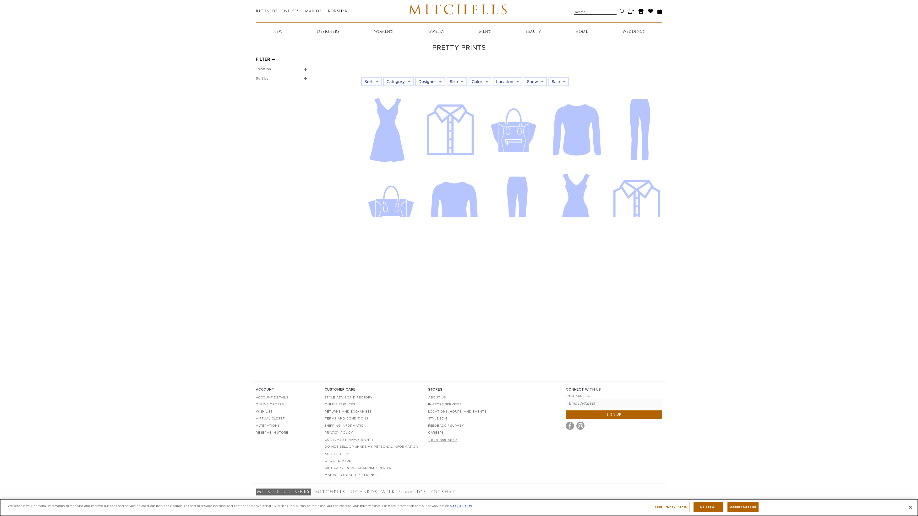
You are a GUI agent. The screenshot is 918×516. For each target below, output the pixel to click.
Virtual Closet (270, 418)
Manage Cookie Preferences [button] (352, 475)
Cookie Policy (461, 506)
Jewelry (435, 32)
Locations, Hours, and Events (457, 411)
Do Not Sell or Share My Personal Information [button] (371, 446)
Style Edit (438, 418)
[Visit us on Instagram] (580, 426)
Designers (328, 32)
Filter (263, 59)
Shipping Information (345, 425)
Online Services (340, 404)
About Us (437, 397)
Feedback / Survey (446, 425)
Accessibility (337, 454)
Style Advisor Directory (348, 397)
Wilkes (291, 11)
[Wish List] (651, 11)
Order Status (338, 460)
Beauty (533, 32)
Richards (267, 11)
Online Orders (270, 404)
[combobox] (595, 11)
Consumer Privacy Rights (349, 439)
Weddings (634, 32)
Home (581, 32)
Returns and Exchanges (348, 411)
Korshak (338, 11)
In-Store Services (445, 404)
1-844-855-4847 (442, 440)
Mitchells (459, 11)
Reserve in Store (272, 432)
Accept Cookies (743, 507)
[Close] (910, 507)
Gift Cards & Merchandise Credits (358, 468)
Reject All (708, 507)
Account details (272, 397)
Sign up (614, 414)
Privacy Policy (339, 432)
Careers (436, 432)
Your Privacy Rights (671, 507)
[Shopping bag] (659, 11)
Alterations (268, 425)
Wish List (264, 411)
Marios (313, 11)
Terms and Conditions (346, 418)
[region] (459, 507)
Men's (485, 32)
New (278, 32)
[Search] (621, 11)
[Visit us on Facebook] (570, 426)
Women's (383, 32)
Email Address (578, 396)
